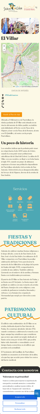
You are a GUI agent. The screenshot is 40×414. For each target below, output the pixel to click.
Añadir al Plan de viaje (11, 114)
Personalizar (20, 403)
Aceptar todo (20, 397)
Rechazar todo (20, 409)
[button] (36, 7)
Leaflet (17, 86)
